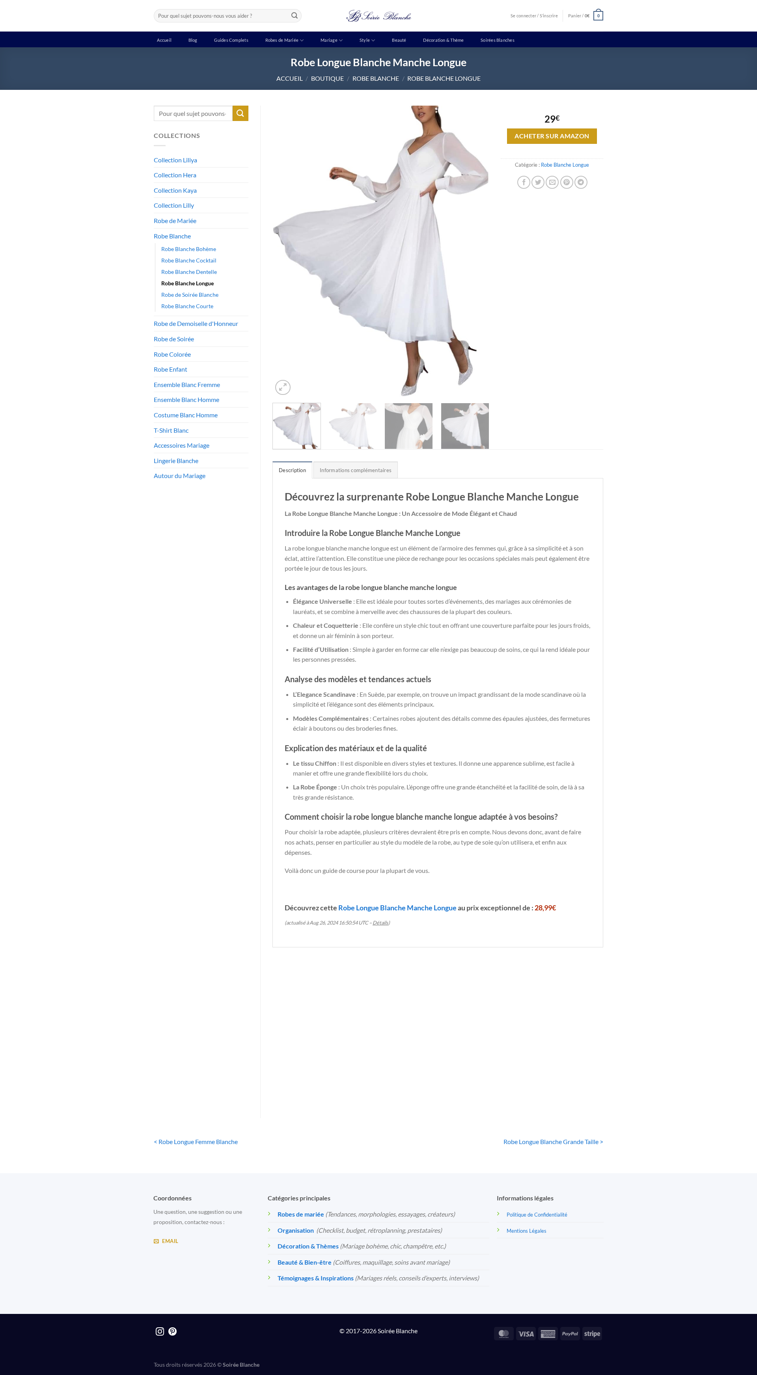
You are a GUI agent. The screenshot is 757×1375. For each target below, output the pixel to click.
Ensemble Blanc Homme (186, 399)
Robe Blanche (375, 78)
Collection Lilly (174, 205)
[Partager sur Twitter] (537, 182)
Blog (193, 40)
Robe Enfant (170, 369)
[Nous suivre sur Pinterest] (172, 1332)
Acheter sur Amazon (552, 136)
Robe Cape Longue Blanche (396, 1074)
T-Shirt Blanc (171, 430)
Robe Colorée (172, 354)
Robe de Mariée (175, 220)
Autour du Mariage (179, 475)
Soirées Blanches (498, 40)
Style (365, 40)
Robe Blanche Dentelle (189, 271)
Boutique (327, 78)
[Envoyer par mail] (552, 182)
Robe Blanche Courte (187, 306)
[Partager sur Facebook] (523, 182)
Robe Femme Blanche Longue (480, 1074)
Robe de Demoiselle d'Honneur (196, 323)
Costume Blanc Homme (186, 415)
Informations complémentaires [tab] (356, 470)
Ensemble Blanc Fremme (187, 384)
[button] (585, 16)
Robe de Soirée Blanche (189, 294)
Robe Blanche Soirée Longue (310, 1074)
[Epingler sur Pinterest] (566, 182)
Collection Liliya (175, 160)
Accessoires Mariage (181, 445)
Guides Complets (231, 40)
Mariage (329, 40)
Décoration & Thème (443, 40)
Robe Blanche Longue (444, 78)
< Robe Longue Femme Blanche (196, 1141)
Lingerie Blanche (176, 460)
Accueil (164, 40)
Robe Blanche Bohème (188, 249)
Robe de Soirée (174, 338)
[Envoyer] (294, 15)
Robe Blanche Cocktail (188, 260)
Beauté (399, 40)
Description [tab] (292, 470)
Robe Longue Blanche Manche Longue (397, 907)
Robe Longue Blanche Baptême (565, 1074)
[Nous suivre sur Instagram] (160, 1332)
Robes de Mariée (281, 40)
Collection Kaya (175, 190)
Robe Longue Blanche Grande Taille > (553, 1141)
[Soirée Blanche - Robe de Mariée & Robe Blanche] (378, 15)
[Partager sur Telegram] (580, 182)
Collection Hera (175, 175)
